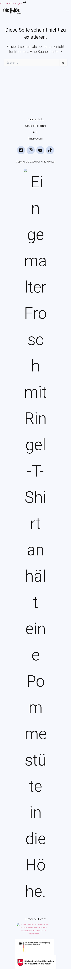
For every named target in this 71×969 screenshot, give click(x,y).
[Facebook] (21, 150)
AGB (35, 132)
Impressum (35, 138)
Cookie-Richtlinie (35, 125)
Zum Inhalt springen (11, 3)
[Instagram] (31, 150)
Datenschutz (36, 119)
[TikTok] (50, 150)
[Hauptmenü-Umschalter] (67, 11)
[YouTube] (40, 150)
